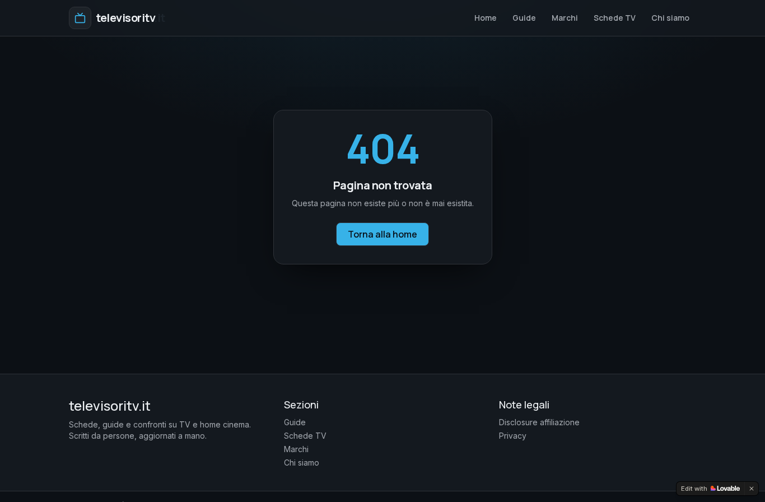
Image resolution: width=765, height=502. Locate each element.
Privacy (512, 435)
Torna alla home (382, 234)
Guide (524, 17)
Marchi (565, 17)
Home (485, 17)
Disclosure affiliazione (539, 422)
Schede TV (615, 17)
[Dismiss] (751, 488)
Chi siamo (670, 17)
